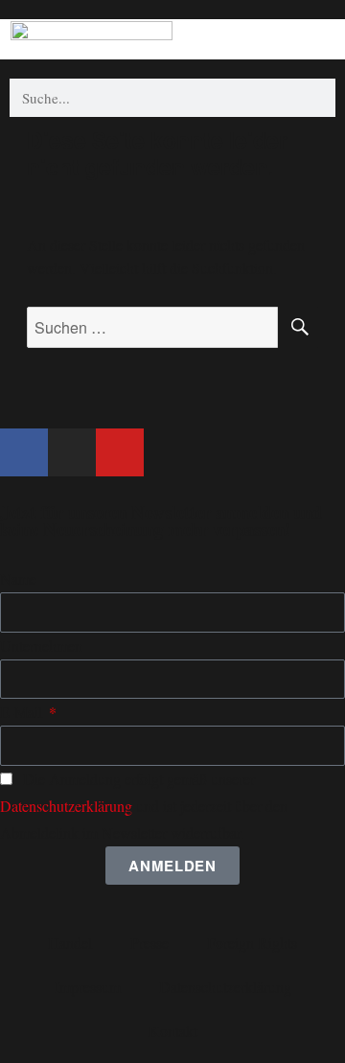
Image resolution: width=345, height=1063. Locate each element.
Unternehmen (41, 645)
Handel (70, 943)
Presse (149, 943)
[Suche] (316, 98)
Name (18, 578)
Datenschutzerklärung (66, 806)
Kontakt (173, 1031)
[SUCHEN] (298, 327)
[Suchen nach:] (153, 327)
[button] (320, 37)
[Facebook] (24, 452)
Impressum (88, 987)
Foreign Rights (252, 943)
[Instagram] (72, 452)
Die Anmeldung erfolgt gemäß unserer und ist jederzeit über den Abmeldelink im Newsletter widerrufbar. (144, 806)
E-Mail (23, 712)
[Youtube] (120, 452)
